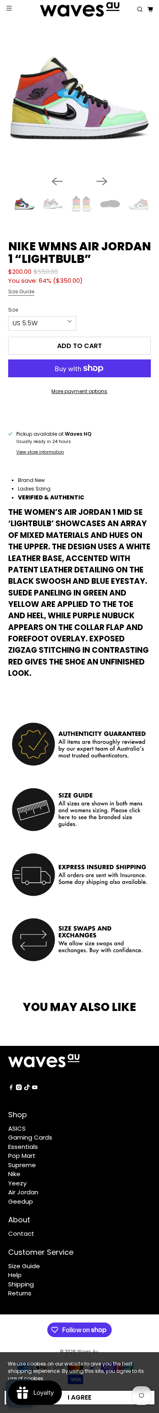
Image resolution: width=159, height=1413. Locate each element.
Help (15, 1275)
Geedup (20, 1201)
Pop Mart (21, 1155)
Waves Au (87, 1351)
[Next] (102, 181)
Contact (21, 1233)
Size (13, 309)
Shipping (21, 1284)
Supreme (22, 1165)
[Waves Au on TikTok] (27, 1088)
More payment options (79, 391)
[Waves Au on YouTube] (35, 1088)
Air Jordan (23, 1192)
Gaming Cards (30, 1137)
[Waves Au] (79, 9)
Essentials (23, 1146)
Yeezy (17, 1183)
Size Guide (21, 291)
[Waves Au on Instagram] (19, 1088)
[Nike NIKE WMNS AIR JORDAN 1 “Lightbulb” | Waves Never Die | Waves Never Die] (79, 98)
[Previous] (57, 181)
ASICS (17, 1128)
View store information (40, 452)
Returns (19, 1293)
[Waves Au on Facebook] (11, 1088)
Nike (14, 1174)
